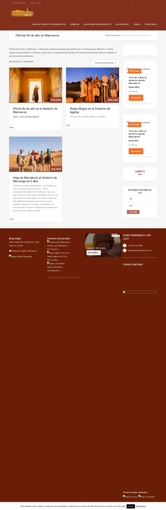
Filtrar (133, 212)
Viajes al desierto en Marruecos (49, 24)
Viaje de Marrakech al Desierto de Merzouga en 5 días (35, 179)
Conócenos (151, 24)
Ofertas (74, 24)
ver (11, 127)
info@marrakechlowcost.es (139, 250)
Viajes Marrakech (113, 35)
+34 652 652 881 (135, 245)
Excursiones (122, 24)
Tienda (136, 24)
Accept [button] (130, 506)
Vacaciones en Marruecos (97, 24)
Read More (140, 506)
